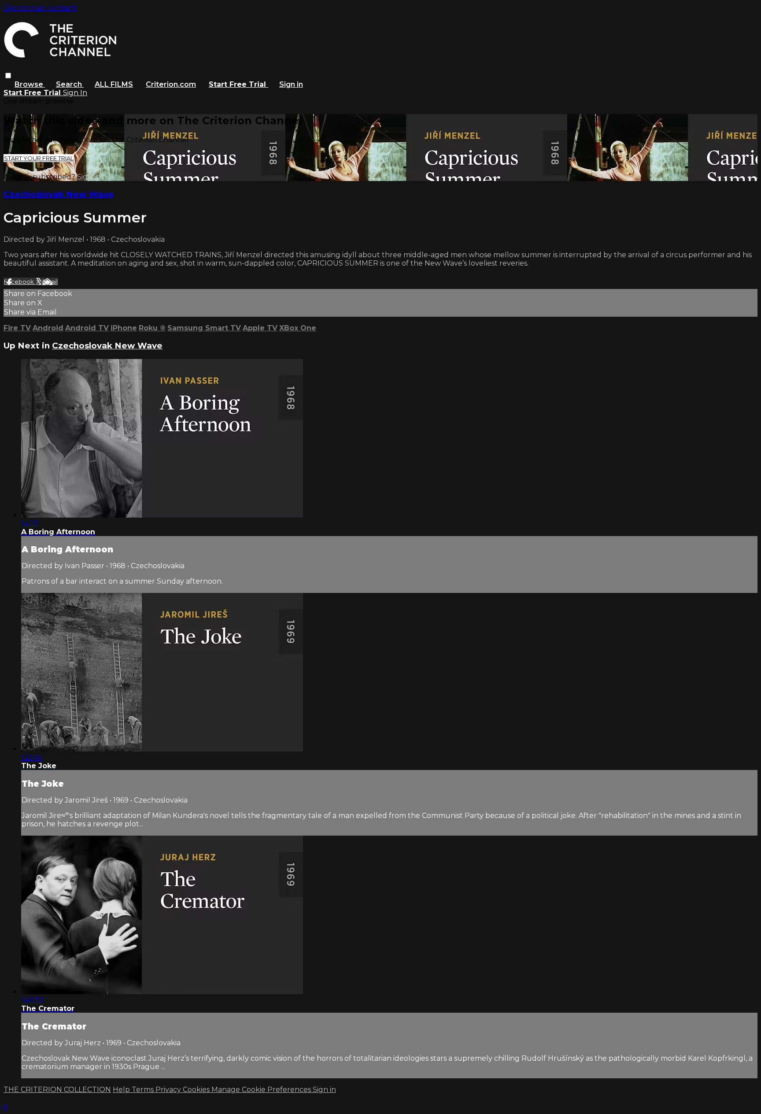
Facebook (19, 281)
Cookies (197, 1089)
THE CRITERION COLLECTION (57, 1089)
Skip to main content (40, 8)
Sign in (291, 84)
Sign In (75, 93)
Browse (30, 84)
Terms (143, 1089)
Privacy (169, 1089)
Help (122, 1089)
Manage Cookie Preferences (262, 1089)
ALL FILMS (114, 84)
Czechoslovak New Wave (59, 194)
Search (70, 84)
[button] (8, 75)
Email (50, 281)
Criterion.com (171, 84)
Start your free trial (39, 158)
